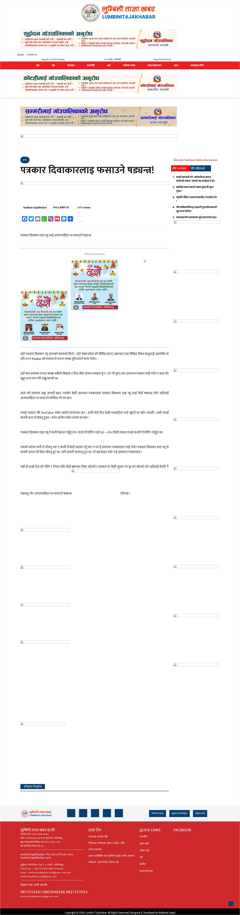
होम (38, 65)
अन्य (176, 65)
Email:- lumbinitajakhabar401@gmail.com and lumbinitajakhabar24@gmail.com (45, 874)
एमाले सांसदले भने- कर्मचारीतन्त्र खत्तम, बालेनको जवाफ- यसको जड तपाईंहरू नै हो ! (195, 179)
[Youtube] (107, 813)
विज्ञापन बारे (200, 813)
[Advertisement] (44, 275)
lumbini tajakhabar (35, 207)
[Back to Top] (231, 903)
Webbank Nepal (167, 913)
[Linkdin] (95, 813)
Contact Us (32, 54)
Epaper (20, 54)
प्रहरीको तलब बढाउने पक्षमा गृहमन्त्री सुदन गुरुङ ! (195, 189)
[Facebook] (71, 813)
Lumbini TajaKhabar (96, 913)
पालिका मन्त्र (129, 65)
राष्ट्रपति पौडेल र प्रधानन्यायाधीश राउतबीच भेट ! (196, 199)
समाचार (70, 65)
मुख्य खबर (144, 843)
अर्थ (109, 65)
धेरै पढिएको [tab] (198, 169)
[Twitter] (83, 813)
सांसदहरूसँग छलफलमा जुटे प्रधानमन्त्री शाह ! (196, 217)
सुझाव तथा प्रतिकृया (179, 813)
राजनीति (91, 65)
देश (53, 65)
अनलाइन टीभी (197, 65)
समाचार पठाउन (158, 813)
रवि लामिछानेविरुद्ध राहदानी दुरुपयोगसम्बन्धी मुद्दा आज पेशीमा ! (196, 209)
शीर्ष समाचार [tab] (179, 169)
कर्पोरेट (142, 864)
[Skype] (119, 813)
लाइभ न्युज (144, 850)
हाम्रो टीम (94, 830)
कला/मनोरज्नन (154, 65)
